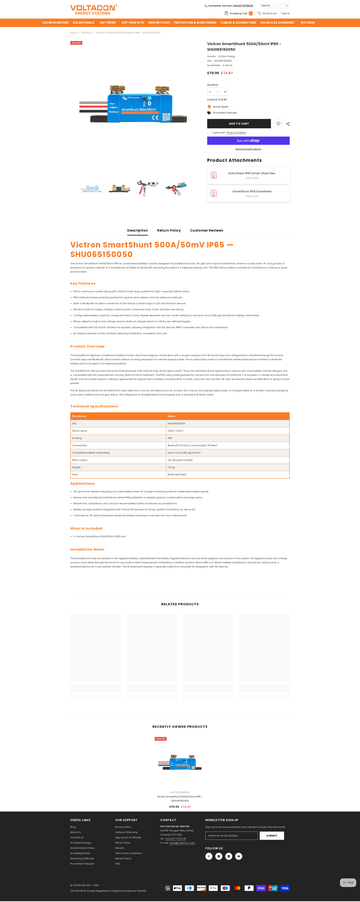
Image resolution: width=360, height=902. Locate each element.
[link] (95, 691)
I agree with (219, 132)
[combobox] (272, 5)
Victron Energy (226, 56)
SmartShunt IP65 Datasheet (252, 191)
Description (137, 230)
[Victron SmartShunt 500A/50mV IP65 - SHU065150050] (180, 762)
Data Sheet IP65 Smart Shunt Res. (252, 173)
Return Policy (169, 230)
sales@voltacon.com (182, 842)
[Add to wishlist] (278, 123)
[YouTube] (238, 856)
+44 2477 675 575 (175, 838)
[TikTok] (228, 856)
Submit (272, 836)
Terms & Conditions (236, 132)
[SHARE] (286, 123)
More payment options (248, 149)
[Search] (275, 6)
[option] (133, 104)
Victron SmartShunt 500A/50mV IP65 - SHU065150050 (180, 798)
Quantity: (213, 84)
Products (87, 32)
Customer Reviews (206, 230)
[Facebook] (208, 856)
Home (73, 32)
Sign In (285, 13)
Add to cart (239, 124)
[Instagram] (218, 856)
